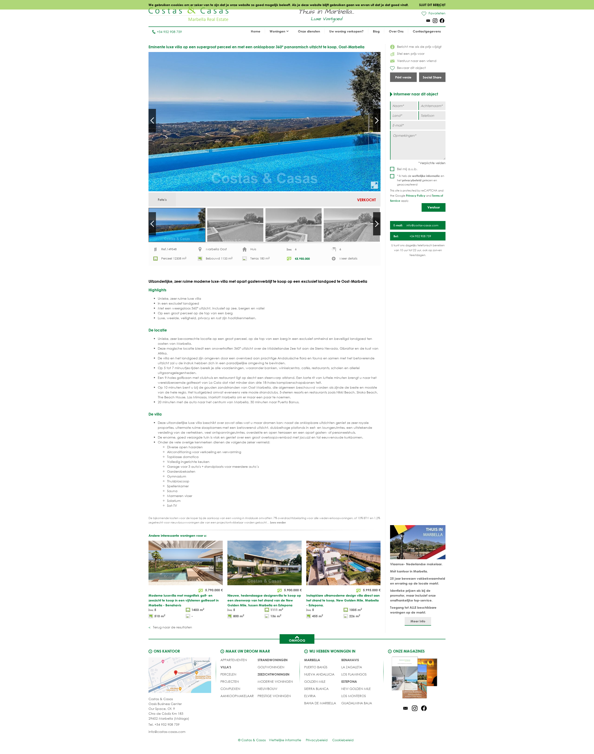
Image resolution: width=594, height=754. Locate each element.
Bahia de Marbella (320, 703)
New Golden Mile (356, 688)
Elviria (310, 696)
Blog (376, 31)
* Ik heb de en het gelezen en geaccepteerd (420, 180)
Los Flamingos (354, 674)
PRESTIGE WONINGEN (274, 696)
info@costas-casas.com (166, 731)
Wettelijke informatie (285, 740)
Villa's (225, 667)
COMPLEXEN (230, 688)
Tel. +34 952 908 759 (164, 724)
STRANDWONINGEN (272, 660)
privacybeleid (411, 180)
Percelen (228, 674)
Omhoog (297, 640)
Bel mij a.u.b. (407, 169)
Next (377, 120)
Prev (152, 120)
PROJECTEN (229, 681)
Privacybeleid (317, 740)
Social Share (432, 77)
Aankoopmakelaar (237, 696)
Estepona (349, 681)
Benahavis (350, 660)
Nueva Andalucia (319, 674)
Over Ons (396, 31)
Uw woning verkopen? (346, 31)
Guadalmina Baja (356, 703)
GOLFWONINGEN (271, 667)
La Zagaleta (351, 667)
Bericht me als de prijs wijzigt (419, 46)
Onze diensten (309, 31)
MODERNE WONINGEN (275, 681)
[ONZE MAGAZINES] (414, 678)
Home (255, 31)
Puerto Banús (315, 667)
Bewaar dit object (411, 67)
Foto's (162, 200)
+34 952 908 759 (169, 31)
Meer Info (417, 621)
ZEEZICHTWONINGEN (273, 674)
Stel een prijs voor (410, 53)
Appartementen (233, 660)
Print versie (403, 77)
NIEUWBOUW (267, 688)
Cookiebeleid (343, 740)
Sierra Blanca (316, 688)
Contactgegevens (427, 31)
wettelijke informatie (426, 176)
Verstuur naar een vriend (416, 60)
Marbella (312, 660)
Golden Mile (315, 681)
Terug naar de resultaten (172, 627)
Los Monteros (353, 696)
